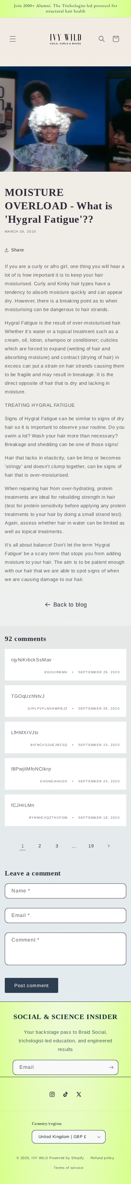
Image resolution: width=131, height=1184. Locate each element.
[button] (13, 39)
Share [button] (17, 249)
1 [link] (22, 846)
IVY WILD (39, 1158)
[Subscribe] (111, 1067)
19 (91, 845)
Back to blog (70, 604)
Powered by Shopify (66, 1158)
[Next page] (108, 846)
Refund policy (102, 1158)
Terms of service (68, 1168)
